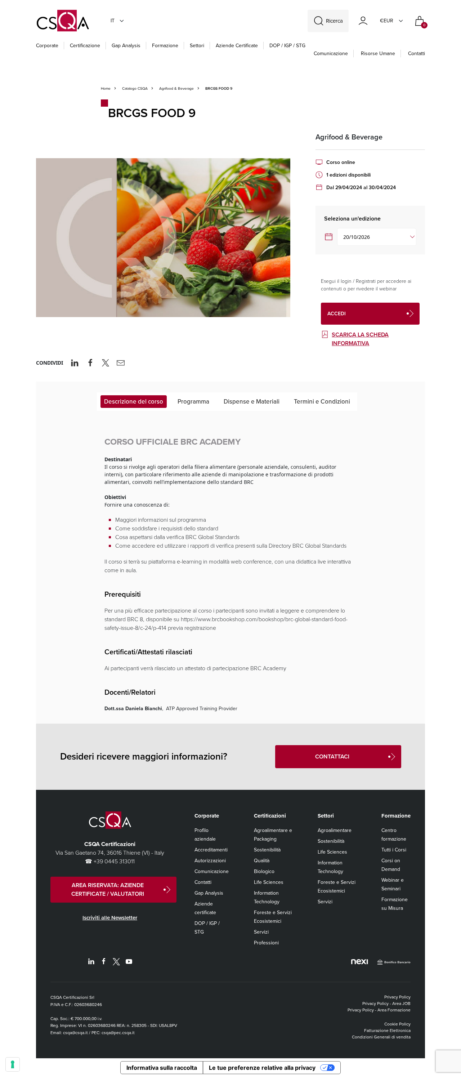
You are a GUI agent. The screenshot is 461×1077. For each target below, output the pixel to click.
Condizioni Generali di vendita (381, 1037)
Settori (197, 45)
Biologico (264, 871)
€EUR (386, 21)
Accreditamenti (211, 850)
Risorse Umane (378, 53)
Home (106, 88)
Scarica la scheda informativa (360, 338)
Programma (193, 401)
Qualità (261, 860)
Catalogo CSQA (135, 88)
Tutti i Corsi (393, 850)
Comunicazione (331, 53)
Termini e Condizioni (322, 401)
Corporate (47, 45)
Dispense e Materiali (251, 401)
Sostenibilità (267, 850)
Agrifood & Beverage (176, 88)
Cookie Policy (397, 1024)
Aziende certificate (237, 45)
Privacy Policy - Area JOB (386, 1003)
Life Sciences (268, 882)
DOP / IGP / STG (287, 45)
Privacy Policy (397, 997)
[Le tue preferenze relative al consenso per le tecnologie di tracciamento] (12, 1064)
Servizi (261, 932)
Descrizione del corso (133, 401)
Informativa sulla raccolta (161, 1067)
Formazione (165, 45)
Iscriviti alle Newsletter (109, 918)
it (113, 21)
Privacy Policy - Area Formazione (379, 1010)
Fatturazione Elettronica (387, 1030)
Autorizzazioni (210, 860)
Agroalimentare (335, 830)
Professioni (266, 943)
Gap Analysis (126, 45)
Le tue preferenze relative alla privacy (262, 1067)
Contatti (416, 53)
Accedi (336, 313)
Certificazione (85, 45)
